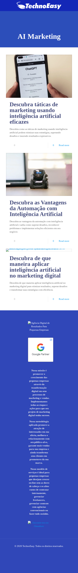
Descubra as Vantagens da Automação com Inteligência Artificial (38, 208)
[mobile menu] (73, 5)
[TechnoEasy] (39, 5)
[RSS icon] (52, 551)
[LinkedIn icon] (37, 551)
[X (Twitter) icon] (41, 551)
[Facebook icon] (33, 551)
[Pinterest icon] (48, 551)
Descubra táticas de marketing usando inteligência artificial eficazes (35, 113)
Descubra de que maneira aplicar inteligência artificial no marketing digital (35, 267)
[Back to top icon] (73, 567)
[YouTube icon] (44, 551)
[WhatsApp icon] (25, 551)
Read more (64, 145)
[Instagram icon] (29, 551)
